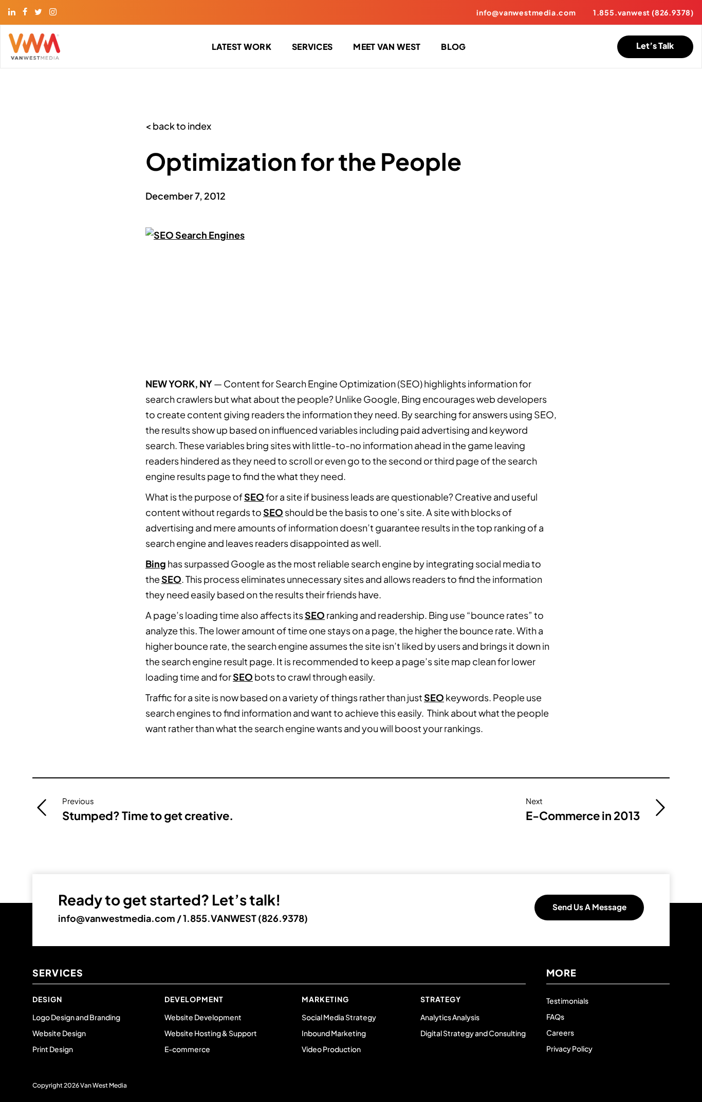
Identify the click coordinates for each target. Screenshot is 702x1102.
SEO (254, 497)
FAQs (555, 1016)
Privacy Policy (569, 1048)
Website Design (59, 1033)
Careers (560, 1032)
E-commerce (187, 1049)
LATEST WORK (241, 46)
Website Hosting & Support (210, 1033)
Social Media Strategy (339, 1017)
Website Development (203, 1017)
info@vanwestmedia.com (526, 12)
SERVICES (312, 46)
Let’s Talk (655, 45)
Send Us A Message (589, 907)
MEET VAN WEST (386, 46)
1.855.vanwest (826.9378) (643, 12)
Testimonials (567, 1000)
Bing (155, 564)
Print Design (52, 1049)
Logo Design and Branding (76, 1017)
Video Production (331, 1049)
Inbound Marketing (334, 1033)
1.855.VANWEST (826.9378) (245, 918)
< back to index (178, 126)
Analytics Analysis (449, 1017)
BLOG (453, 46)
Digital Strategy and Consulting (473, 1033)
